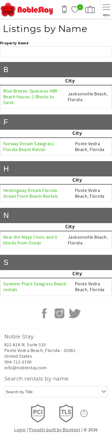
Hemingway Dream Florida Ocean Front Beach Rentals (30, 193)
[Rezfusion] (84, 413)
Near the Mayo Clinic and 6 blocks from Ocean (30, 240)
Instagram (59, 313)
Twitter (74, 313)
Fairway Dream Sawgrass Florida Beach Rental (28, 146)
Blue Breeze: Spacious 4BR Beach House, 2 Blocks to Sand (30, 97)
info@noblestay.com (25, 368)
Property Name (14, 43)
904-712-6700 (18, 362)
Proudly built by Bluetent (54, 430)
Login (20, 430)
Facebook (44, 313)
